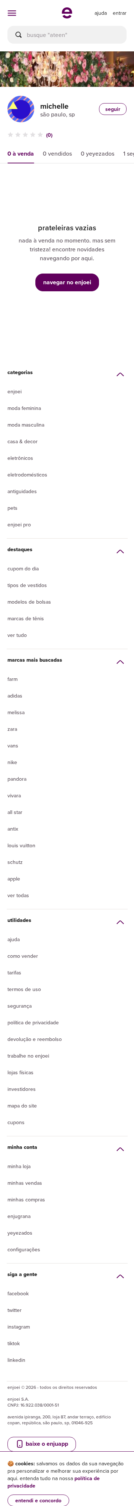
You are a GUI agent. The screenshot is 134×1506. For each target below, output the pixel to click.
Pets (12, 508)
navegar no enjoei (67, 282)
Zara (12, 729)
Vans (12, 745)
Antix (12, 828)
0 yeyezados (97, 153)
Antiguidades (22, 491)
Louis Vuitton (21, 845)
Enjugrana (19, 1216)
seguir (112, 109)
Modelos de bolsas (29, 602)
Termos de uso (24, 989)
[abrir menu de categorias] (11, 13)
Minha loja (19, 1166)
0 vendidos (57, 153)
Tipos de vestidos (27, 585)
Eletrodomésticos (27, 474)
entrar (120, 13)
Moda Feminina (24, 408)
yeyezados (19, 1233)
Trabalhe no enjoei (28, 1055)
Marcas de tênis (25, 618)
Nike (12, 762)
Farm (12, 679)
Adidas (14, 695)
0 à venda (20, 153)
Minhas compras (26, 1199)
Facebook (18, 1293)
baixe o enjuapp (46, 1443)
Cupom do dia (23, 568)
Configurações (23, 1249)
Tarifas (14, 972)
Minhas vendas (24, 1183)
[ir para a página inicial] (67, 16)
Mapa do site (22, 1105)
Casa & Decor (22, 441)
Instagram (18, 1326)
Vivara (14, 795)
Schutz (15, 862)
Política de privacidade (33, 1022)
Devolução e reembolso (34, 1039)
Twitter (14, 1310)
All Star (14, 812)
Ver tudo (17, 635)
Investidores (21, 1089)
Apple (13, 878)
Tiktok (13, 1343)
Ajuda (13, 939)
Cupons (16, 1122)
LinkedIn (16, 1360)
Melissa (16, 712)
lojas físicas (20, 1072)
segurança (19, 1006)
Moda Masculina (25, 424)
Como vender (22, 956)
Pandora (16, 779)
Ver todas (18, 895)
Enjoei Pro (19, 524)
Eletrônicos (20, 458)
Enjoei (14, 391)
